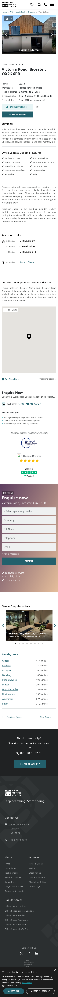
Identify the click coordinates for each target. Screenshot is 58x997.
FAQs (7, 863)
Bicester (31, 12)
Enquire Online (30, 764)
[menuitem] (17, 863)
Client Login (35, 886)
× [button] (55, 970)
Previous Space (14, 717)
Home (4, 12)
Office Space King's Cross (17, 929)
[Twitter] (21, 953)
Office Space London (15, 906)
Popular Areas (14, 900)
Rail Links (12, 309)
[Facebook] (29, 953)
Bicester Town (26, 262)
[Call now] (45, 4)
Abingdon (7, 670)
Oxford (6, 660)
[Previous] (9, 34)
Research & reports (14, 891)
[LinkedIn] (36, 953)
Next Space (46, 717)
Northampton (9, 694)
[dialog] (29, 982)
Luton (5, 703)
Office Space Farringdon (17, 920)
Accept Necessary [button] (40, 991)
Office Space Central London (19, 910)
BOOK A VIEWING (17, 114)
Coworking (10, 882)
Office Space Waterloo (16, 924)
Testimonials (11, 872)
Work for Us (35, 872)
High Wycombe (10, 689)
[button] (29, 985)
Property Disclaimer (47, 378)
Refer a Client (36, 863)
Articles (33, 868)
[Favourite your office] (31, 4)
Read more (27, 982)
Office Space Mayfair (15, 915)
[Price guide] (44, 100)
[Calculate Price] (37, 107)
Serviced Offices (13, 877)
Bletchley (7, 675)
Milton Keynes (9, 679)
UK (11, 12)
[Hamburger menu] (52, 4)
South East (20, 12)
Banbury (6, 665)
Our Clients (10, 868)
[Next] (49, 34)
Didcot (5, 684)
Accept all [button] (13, 991)
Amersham (7, 698)
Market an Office (37, 882)
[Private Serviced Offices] (45, 88)
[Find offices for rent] (39, 4)
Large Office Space (14, 886)
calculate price (18, 107)
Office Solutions (37, 877)
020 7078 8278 (29, 403)
